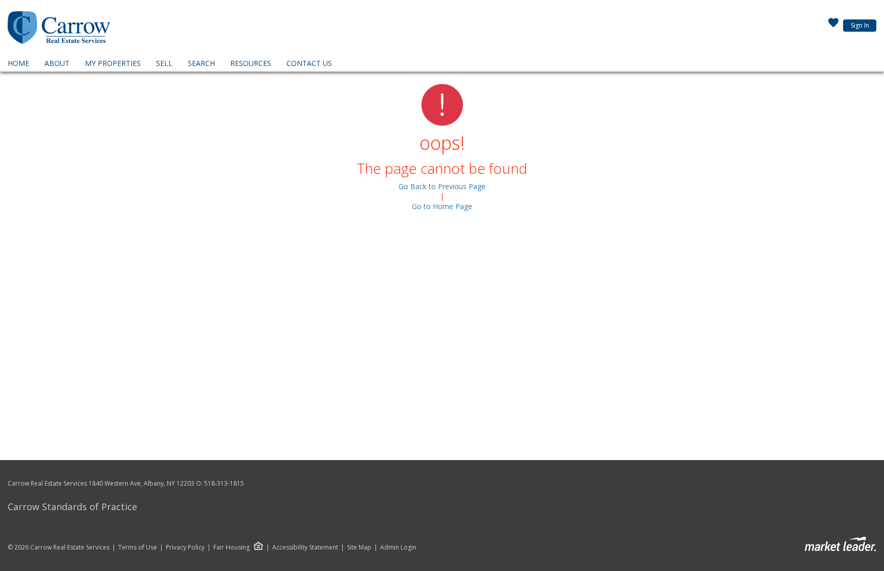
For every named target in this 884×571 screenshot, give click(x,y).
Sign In (860, 25)
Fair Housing (231, 547)
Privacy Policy (185, 547)
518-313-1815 (224, 483)
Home (18, 63)
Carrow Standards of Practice (72, 506)
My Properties (113, 63)
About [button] (57, 63)
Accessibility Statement (305, 547)
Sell (164, 63)
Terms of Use (137, 547)
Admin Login (398, 547)
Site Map (359, 547)
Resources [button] (250, 63)
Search (201, 63)
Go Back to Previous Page (442, 186)
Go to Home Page (442, 206)
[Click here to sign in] (833, 25)
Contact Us (309, 63)
